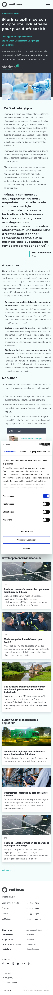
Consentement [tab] (9, 451)
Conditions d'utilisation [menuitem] (11, 982)
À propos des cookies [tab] (40, 451)
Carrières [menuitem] (30, 935)
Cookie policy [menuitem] (7, 973)
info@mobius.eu (9, 897)
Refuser (26, 548)
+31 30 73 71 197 (33, 914)
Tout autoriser (26, 531)
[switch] (46, 504)
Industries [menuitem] (8, 935)
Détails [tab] (23, 451)
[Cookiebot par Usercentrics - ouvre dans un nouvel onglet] (39, 444)
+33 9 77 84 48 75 (33, 919)
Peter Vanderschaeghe (31, 438)
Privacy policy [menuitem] (7, 978)
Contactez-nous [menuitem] (32, 949)
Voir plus (6, 870)
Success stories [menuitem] (11, 944)
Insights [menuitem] (6, 949)
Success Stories (11, 13)
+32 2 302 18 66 (32, 909)
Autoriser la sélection (26, 540)
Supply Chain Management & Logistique (20, 41)
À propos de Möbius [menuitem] (34, 930)
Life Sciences (8, 45)
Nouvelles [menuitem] (30, 939)
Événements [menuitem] (31, 944)
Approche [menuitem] (8, 939)
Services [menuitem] (7, 930)
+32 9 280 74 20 (32, 903)
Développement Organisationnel (17, 36)
